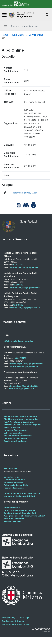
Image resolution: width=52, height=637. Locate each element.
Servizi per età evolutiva (15, 441)
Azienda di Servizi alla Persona (25, 13)
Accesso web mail (12, 521)
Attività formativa (12, 507)
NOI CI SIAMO (10, 469)
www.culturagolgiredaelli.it (21, 389)
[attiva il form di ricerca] (46, 15)
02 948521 (18, 305)
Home (5, 35)
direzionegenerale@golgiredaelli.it (26, 364)
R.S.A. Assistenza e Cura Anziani (19, 422)
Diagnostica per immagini (16, 438)
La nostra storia (11, 477)
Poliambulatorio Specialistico (18, 435)
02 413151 (18, 265)
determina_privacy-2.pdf (25, 192)
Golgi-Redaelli (24, 16)
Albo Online (18, 35)
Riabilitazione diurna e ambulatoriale (21, 419)
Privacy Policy (8, 618)
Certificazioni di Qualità (13, 621)
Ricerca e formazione (14, 488)
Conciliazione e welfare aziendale (19, 510)
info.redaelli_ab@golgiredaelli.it (25, 308)
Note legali (25, 618)
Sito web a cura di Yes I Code (15, 625)
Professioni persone (13, 482)
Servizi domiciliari (12, 427)
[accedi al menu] (4, 15)
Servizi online (36, 35)
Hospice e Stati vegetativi (16, 430)
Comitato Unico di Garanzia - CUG (20, 513)
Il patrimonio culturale (14, 480)
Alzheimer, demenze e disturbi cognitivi (22, 425)
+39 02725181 (19, 358)
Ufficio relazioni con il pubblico (19, 341)
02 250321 (18, 285)
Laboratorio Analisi (13, 433)
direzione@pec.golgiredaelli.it (24, 366)
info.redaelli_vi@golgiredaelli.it (25, 287)
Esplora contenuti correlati (25, 26)
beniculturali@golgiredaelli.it (24, 386)
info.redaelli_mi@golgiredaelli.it (25, 267)
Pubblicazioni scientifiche (16, 485)
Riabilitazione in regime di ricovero (20, 416)
